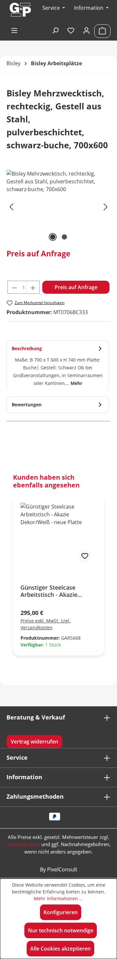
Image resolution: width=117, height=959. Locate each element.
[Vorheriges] (11, 206)
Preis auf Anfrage (76, 287)
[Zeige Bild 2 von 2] (64, 237)
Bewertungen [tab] (27, 404)
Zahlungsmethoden (35, 796)
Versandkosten (23, 844)
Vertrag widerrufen (34, 741)
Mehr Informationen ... (58, 898)
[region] (58, 206)
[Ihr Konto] (86, 30)
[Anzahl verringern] (14, 287)
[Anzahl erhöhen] (33, 287)
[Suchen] (55, 30)
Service (17, 757)
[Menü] (14, 30)
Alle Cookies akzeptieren (60, 948)
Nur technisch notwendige (60, 930)
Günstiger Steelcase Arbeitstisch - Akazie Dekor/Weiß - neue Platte (55, 591)
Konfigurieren (61, 912)
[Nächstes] (105, 206)
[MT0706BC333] (58, 206)
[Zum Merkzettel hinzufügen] (84, 555)
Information (89, 7)
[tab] (57, 365)
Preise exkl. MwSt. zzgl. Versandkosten (45, 624)
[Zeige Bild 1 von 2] (52, 237)
